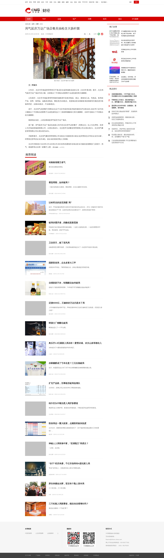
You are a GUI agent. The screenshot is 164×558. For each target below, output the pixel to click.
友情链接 (86, 555)
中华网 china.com (33, 10)
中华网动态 (96, 555)
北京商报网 (40, 533)
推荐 (29, 19)
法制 (79, 2)
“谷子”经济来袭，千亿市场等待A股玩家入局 (69, 463)
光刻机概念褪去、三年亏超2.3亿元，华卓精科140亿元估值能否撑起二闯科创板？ (124, 95)
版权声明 (67, 555)
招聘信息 (57, 555)
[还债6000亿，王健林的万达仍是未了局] (35, 311)
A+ (85, 34)
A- (90, 34)
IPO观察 (135, 19)
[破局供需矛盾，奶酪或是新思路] (35, 228)
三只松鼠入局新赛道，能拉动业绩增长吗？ (68, 503)
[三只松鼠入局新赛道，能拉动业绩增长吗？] (35, 509)
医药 (104, 19)
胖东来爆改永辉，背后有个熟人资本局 (66, 483)
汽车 (46, 2)
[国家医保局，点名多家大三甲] (35, 268)
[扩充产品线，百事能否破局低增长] (35, 388)
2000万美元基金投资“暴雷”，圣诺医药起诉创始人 (124, 112)
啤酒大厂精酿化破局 (58, 323)
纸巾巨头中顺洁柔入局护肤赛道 (63, 403)
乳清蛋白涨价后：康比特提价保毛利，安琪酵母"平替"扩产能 (123, 136)
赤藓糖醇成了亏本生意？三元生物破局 (66, 363)
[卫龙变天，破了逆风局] (35, 251)
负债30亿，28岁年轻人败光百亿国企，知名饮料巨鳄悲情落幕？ (123, 130)
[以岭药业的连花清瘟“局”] (35, 208)
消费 (89, 19)
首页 (26, 2)
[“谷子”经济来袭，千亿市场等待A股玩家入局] (35, 469)
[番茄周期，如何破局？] (35, 191)
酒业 (120, 19)
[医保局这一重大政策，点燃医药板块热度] (35, 428)
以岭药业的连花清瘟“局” (60, 202)
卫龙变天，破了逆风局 (59, 242)
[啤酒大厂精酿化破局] (35, 328)
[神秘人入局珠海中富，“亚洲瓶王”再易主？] (35, 452)
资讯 (30, 2)
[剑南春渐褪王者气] (35, 167)
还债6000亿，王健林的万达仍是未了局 (67, 303)
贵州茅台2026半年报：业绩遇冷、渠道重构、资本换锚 (124, 107)
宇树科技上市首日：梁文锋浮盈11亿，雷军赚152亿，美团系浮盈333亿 (124, 101)
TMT (44, 19)
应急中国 (91, 2)
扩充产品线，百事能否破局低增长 (64, 383)
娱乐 (42, 2)
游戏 (51, 2)
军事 (34, 2)
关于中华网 (28, 555)
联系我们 (47, 555)
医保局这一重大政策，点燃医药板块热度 (67, 423)
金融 (59, 19)
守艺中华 (85, 2)
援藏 (59, 2)
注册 (130, 2)
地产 (74, 19)
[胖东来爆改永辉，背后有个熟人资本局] (35, 489)
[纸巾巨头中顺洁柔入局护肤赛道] (35, 412)
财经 (38, 2)
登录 (136, 2)
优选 (75, 2)
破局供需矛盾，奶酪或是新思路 (63, 222)
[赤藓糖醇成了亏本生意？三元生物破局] (35, 370)
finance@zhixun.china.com (114, 539)
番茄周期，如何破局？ (59, 182)
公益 (71, 2)
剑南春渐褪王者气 (57, 162)
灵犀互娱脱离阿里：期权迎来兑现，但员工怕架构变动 (124, 118)
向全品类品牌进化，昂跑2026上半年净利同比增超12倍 (124, 124)
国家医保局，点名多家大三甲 (62, 263)
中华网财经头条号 (73, 546)
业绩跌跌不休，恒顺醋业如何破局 (64, 283)
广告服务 (38, 555)
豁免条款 (76, 555)
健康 (67, 2)
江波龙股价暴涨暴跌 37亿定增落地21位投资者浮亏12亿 (124, 141)
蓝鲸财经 (51, 533)
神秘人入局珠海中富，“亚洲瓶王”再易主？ (68, 443)
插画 (63, 2)
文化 (55, 2)
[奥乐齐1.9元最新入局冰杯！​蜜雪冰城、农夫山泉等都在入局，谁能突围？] (35, 348)
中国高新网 (28, 533)
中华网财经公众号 (89, 546)
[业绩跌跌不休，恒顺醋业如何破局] (35, 292)
